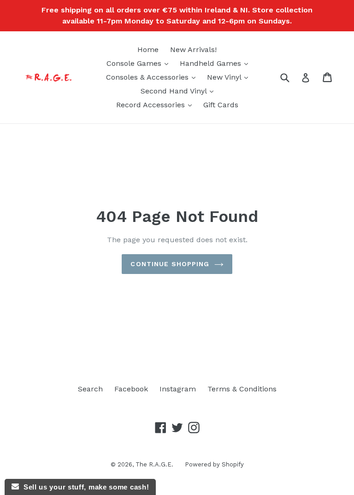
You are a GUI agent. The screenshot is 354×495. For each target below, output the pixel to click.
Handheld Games (216, 63)
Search (90, 388)
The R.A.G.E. (154, 464)
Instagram (177, 388)
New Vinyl (230, 77)
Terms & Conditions (242, 388)
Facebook (131, 388)
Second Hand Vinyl (179, 90)
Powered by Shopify (214, 464)
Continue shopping (169, 264)
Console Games (139, 63)
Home (148, 49)
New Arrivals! (193, 49)
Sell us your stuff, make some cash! (84, 487)
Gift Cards (220, 104)
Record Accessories (156, 104)
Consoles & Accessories (153, 77)
